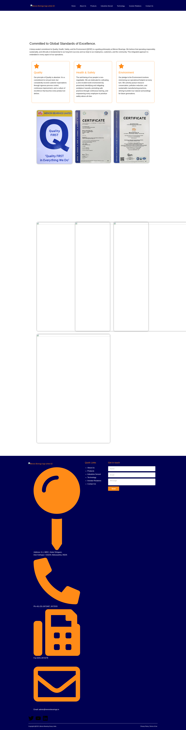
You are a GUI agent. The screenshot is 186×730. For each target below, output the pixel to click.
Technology (121, 6)
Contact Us (149, 6)
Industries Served (107, 6)
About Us (83, 6)
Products (93, 6)
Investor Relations (135, 6)
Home (73, 6)
